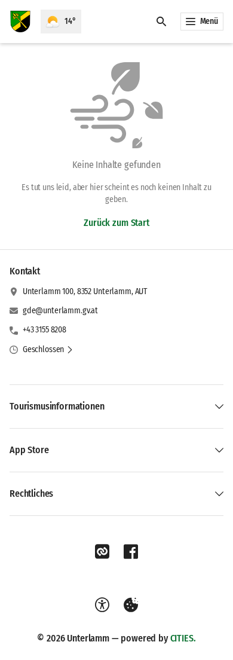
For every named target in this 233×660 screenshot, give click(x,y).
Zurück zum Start (116, 222)
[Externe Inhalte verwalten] (131, 605)
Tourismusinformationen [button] (57, 406)
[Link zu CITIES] (102, 552)
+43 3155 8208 (44, 330)
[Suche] (161, 21)
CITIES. (183, 638)
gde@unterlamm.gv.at (60, 310)
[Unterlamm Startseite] (20, 21)
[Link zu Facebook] (131, 552)
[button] (48, 350)
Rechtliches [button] (31, 493)
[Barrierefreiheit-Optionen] (102, 605)
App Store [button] (29, 450)
